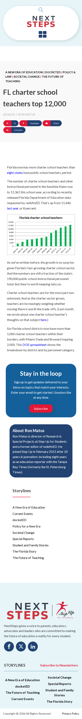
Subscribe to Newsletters (59, 665)
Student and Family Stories (31, 545)
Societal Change (27, 76)
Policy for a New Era (26, 526)
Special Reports (23, 539)
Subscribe (41, 408)
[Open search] (41, 10)
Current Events (23, 514)
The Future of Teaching (28, 558)
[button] (42, 34)
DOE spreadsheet (34, 344)
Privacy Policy (70, 713)
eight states (15, 172)
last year (12, 208)
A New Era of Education (24, 72)
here (44, 320)
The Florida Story (24, 551)
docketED (53, 72)
